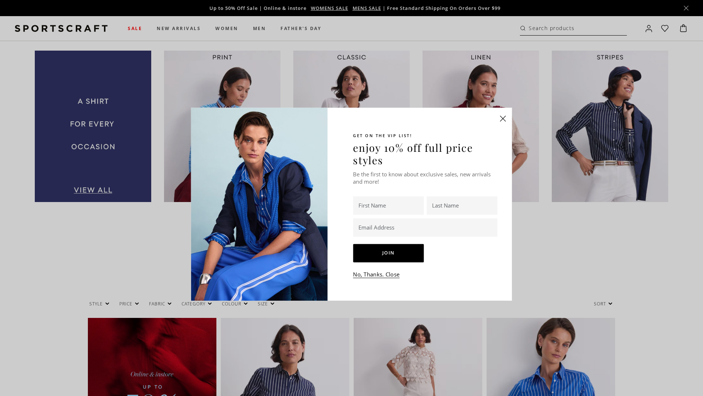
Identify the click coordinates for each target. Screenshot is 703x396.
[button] (503, 118)
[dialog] (351, 198)
